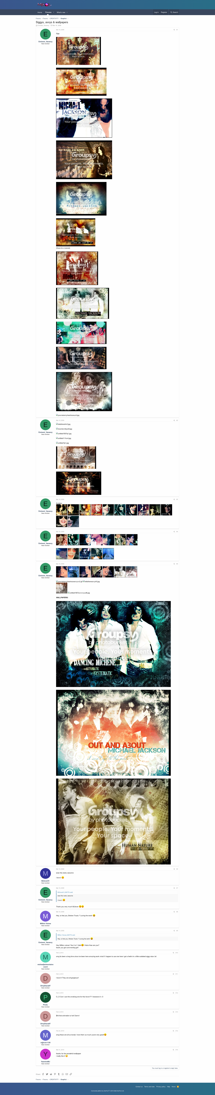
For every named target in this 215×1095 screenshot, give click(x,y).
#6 (177, 869)
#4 (177, 531)
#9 (177, 931)
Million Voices (45, 923)
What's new (61, 12)
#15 (177, 1050)
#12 (177, 993)
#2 (177, 420)
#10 (177, 953)
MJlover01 (45, 881)
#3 (177, 499)
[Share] (174, 29)
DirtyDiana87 (45, 985)
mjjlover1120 (45, 1042)
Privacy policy (161, 1086)
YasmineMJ (45, 1061)
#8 (177, 912)
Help (168, 1086)
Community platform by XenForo (107, 1091)
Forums (48, 12)
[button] (53, 12)
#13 (177, 1012)
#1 (177, 30)
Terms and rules (149, 1086)
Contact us (139, 1086)
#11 (177, 974)
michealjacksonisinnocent (45, 965)
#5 (177, 564)
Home (40, 12)
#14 (177, 1031)
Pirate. (45, 1004)
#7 (177, 888)
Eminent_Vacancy (43, 25)
